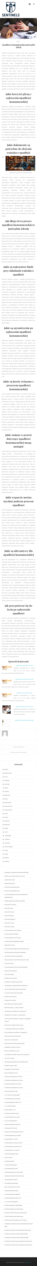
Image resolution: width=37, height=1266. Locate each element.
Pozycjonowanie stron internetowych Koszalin (17, 960)
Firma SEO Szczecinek (10, 904)
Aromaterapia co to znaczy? (12, 1150)
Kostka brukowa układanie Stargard (14, 941)
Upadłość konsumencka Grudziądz (24, 720)
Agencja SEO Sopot (10, 945)
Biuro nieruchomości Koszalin (12, 1187)
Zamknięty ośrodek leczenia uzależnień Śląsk (16, 1237)
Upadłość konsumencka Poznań (24, 707)
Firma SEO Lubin (9, 908)
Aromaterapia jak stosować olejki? (14, 1172)
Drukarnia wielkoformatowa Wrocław (14, 1176)
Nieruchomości (8, 806)
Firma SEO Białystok (10, 919)
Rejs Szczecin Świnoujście (11, 1040)
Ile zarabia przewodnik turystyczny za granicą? (17, 1054)
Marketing (7, 795)
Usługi (6, 854)
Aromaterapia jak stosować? (12, 1117)
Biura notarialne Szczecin (11, 1073)
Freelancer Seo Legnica (11, 978)
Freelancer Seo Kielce (10, 1000)
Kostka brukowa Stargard (11, 934)
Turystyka (7, 843)
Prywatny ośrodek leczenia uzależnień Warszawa (18, 1230)
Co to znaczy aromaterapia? (12, 1095)
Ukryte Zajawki (9, 847)
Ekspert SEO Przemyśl (10, 996)
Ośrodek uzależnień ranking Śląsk (13, 1205)
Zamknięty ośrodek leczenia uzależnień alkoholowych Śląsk (19, 1225)
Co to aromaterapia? (10, 1106)
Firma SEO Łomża (9, 912)
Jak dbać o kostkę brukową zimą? (13, 982)
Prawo (18, 41)
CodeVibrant (28, 1262)
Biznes (6, 769)
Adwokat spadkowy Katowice (12, 1124)
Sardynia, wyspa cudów (11, 1065)
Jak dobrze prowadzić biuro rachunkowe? (16, 1011)
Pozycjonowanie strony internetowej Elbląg (16, 967)
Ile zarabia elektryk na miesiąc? (18, 752)
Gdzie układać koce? (19, 747)
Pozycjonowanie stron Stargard (13, 930)
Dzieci (6, 777)
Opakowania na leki (10, 880)
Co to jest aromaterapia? (11, 1202)
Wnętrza (7, 858)
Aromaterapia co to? (10, 1110)
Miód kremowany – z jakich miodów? (14, 1007)
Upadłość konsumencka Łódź (24, 693)
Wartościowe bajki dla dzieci (12, 887)
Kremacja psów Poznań (11, 1128)
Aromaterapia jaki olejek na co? (13, 1198)
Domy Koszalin (8, 1157)
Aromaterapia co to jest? (11, 1139)
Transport (7, 839)
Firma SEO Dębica (9, 915)
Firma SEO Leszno (9, 923)
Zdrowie (7, 861)
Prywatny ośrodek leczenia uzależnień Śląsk (16, 1234)
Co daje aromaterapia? (11, 1165)
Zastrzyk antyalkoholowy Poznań (13, 1076)
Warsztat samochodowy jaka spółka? (15, 1043)
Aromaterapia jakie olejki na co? (13, 1102)
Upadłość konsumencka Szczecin (24, 679)
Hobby (6, 788)
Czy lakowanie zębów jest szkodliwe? (14, 1029)
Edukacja (7, 780)
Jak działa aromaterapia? (11, 1183)
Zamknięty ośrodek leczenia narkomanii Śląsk (16, 872)
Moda (6, 799)
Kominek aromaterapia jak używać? (14, 1132)
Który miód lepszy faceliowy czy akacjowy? (16, 1032)
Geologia (7, 784)
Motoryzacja (8, 802)
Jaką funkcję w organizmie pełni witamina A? (16, 985)
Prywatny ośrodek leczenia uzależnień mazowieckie (18, 1241)
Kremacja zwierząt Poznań (12, 1113)
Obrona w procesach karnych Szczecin (15, 876)
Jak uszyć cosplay (9, 1058)
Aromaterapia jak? (10, 1161)
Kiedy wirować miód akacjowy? (13, 1036)
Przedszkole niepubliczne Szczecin (14, 1080)
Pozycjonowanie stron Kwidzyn (13, 938)
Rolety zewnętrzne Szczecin (12, 1051)
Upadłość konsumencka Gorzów (24, 665)
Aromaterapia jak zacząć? (11, 1190)
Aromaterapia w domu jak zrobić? (13, 1143)
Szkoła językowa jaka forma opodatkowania (16, 1062)
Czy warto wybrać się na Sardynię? (14, 993)
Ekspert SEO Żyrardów (11, 971)
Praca (6, 813)
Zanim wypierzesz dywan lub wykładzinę (15, 952)
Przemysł (7, 821)
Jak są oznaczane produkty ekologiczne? (15, 989)
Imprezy (7, 791)
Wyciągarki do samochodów (12, 1069)
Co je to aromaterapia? (11, 1121)
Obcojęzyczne (8, 810)
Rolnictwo (7, 824)
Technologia (8, 835)
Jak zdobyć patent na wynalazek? (14, 956)
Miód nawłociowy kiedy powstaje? (14, 1004)
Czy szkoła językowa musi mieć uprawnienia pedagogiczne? (16, 896)
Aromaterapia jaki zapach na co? (13, 1146)
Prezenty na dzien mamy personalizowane (16, 1213)
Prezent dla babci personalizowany (14, 1209)
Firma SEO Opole (9, 963)
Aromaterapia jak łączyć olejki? (13, 1135)
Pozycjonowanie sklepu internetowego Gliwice (17, 949)
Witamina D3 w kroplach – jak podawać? (15, 1015)
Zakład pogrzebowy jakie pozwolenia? (15, 901)
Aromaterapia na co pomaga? (12, 1098)
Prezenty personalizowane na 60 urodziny (16, 1220)
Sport (6, 832)
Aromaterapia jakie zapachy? (12, 1194)
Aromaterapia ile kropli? (11, 1179)
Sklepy (6, 828)
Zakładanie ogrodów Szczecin (12, 1047)
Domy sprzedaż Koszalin (11, 1091)
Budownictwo (8, 773)
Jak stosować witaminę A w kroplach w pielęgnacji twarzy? (18, 1020)
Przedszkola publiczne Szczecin (13, 1084)
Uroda (6, 850)
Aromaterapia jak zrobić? (11, 1168)
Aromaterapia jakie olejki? (11, 1154)
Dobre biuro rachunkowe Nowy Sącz (14, 1025)
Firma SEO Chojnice (10, 927)
